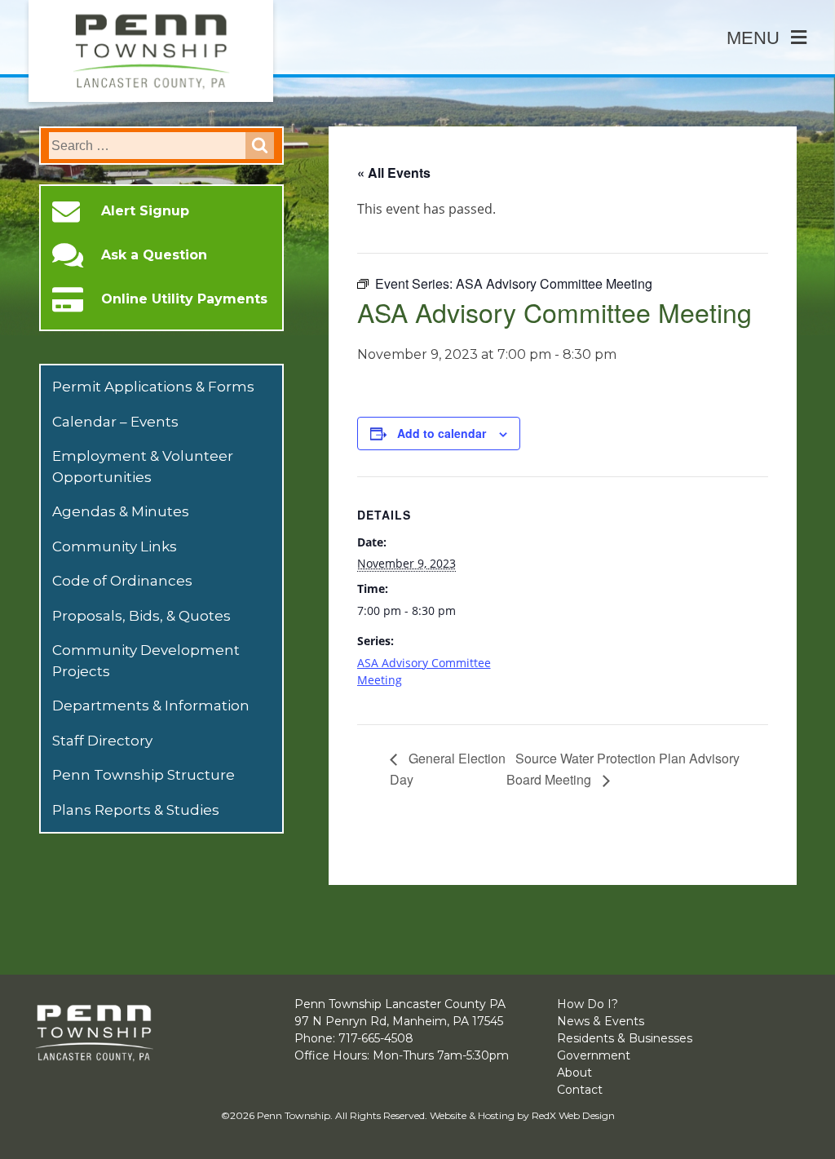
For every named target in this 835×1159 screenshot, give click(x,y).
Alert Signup (145, 211)
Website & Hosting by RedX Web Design (522, 1115)
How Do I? (587, 1004)
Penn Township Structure (143, 775)
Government (593, 1055)
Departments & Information (151, 705)
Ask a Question (154, 255)
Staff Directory (102, 740)
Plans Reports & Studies (135, 810)
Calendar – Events (115, 422)
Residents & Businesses (624, 1038)
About (574, 1072)
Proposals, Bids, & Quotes (141, 616)
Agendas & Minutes (120, 511)
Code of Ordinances (122, 581)
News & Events (600, 1021)
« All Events (394, 172)
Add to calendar (441, 433)
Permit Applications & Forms (153, 386)
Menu (753, 38)
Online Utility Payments (184, 299)
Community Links (114, 546)
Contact (580, 1089)
